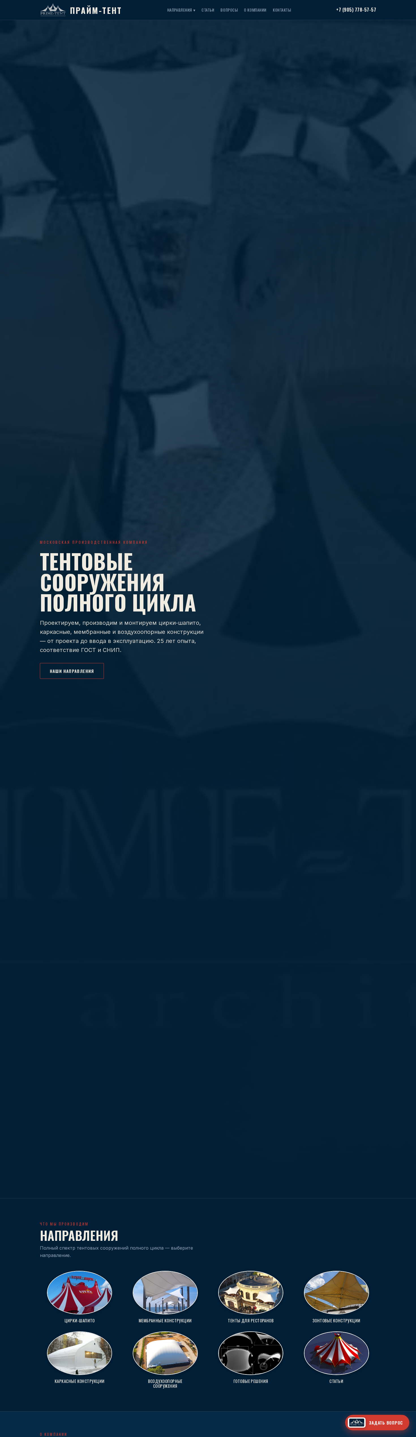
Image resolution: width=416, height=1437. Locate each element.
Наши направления (72, 671)
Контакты (282, 10)
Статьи (207, 10)
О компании (255, 10)
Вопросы (229, 10)
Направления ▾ (181, 10)
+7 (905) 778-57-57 (356, 9)
